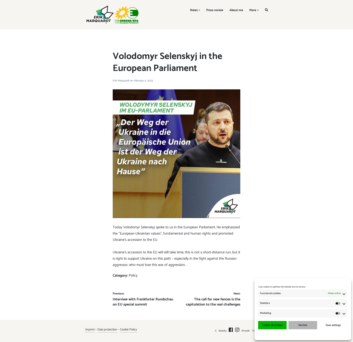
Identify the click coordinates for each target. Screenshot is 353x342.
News (194, 10)
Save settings (333, 325)
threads (246, 331)
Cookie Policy (128, 329)
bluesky (223, 331)
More (252, 10)
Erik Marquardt (121, 80)
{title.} (296, 334)
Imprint (90, 329)
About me (236, 10)
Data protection (107, 329)
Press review (214, 10)
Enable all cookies (272, 325)
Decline (302, 325)
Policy (133, 276)
